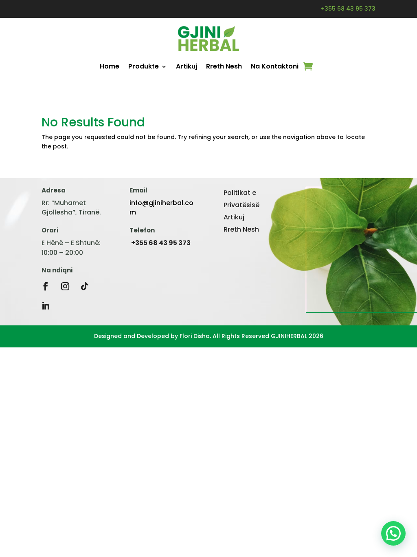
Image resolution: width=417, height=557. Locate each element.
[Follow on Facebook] (45, 286)
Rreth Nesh (224, 66)
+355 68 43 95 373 (348, 8)
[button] (393, 533)
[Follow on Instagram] (65, 286)
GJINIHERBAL (289, 336)
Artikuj (186, 66)
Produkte (143, 66)
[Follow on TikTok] (85, 286)
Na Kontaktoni (274, 66)
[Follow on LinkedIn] (45, 306)
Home (109, 66)
